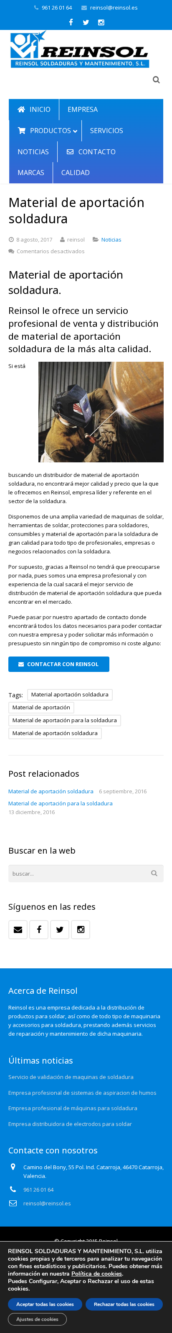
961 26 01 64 (57, 7)
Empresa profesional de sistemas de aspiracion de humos (82, 1092)
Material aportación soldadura (70, 694)
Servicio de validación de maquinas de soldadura (71, 1077)
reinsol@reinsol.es (114, 7)
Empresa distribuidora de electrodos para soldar (70, 1124)
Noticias (111, 239)
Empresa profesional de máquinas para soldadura (72, 1108)
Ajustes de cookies (37, 1319)
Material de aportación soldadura (55, 733)
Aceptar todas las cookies (45, 1304)
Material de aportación (41, 707)
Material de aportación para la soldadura (65, 720)
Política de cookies (96, 1274)
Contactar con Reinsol (63, 664)
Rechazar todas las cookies (124, 1304)
